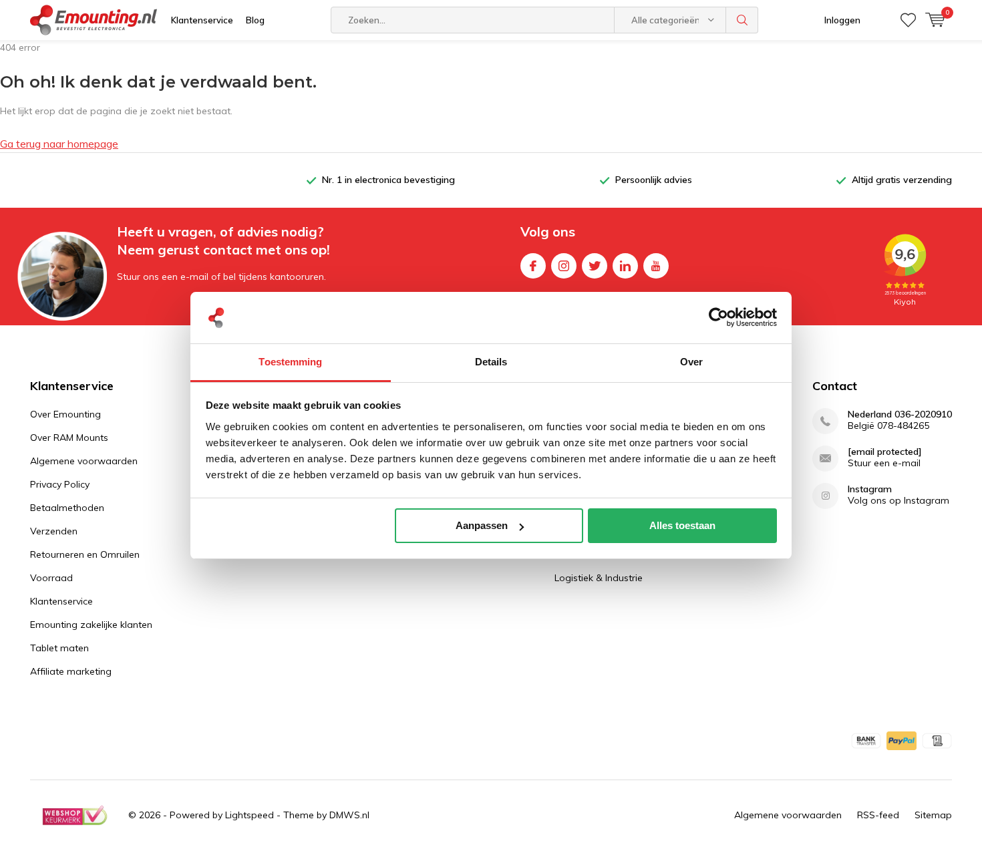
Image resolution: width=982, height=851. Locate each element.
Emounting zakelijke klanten (91, 625)
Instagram (564, 266)
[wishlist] (908, 20)
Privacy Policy (60, 484)
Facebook (533, 266)
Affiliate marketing (71, 671)
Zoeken (742, 20)
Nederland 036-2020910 (900, 414)
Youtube (656, 266)
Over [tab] (691, 361)
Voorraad (51, 578)
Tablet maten (59, 648)
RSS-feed (878, 815)
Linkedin (625, 266)
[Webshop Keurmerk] (75, 816)
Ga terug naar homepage (59, 143)
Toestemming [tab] (290, 361)
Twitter (594, 266)
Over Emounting (65, 414)
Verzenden (53, 531)
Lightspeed (249, 815)
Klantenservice (202, 20)
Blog (255, 20)
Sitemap (933, 815)
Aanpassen (482, 525)
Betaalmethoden (67, 508)
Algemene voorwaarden (84, 461)
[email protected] (885, 452)
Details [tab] (491, 361)
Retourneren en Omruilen (85, 554)
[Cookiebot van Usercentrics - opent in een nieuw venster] (718, 318)
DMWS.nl (349, 815)
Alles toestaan (682, 525)
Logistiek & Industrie (598, 578)
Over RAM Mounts (69, 438)
